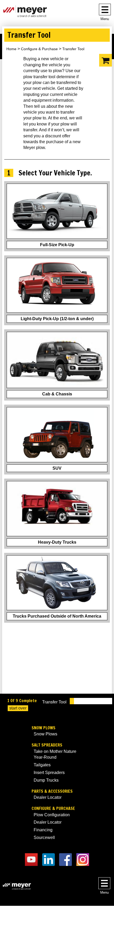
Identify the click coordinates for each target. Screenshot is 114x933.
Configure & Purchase (39, 49)
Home (11, 49)
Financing (43, 830)
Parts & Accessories (52, 791)
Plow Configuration (52, 815)
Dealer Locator (48, 797)
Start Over (18, 708)
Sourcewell (44, 837)
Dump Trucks (46, 780)
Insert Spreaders (49, 772)
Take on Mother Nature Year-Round (55, 754)
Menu (104, 19)
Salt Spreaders (47, 745)
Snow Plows (43, 727)
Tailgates (42, 765)
